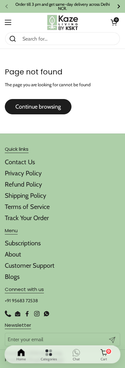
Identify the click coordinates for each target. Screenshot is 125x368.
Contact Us (20, 162)
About (13, 254)
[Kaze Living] (62, 22)
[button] (113, 22)
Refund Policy (23, 184)
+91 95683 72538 (21, 300)
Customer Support (29, 265)
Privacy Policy (23, 173)
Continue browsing (38, 106)
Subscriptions (23, 243)
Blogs (12, 276)
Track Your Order (27, 218)
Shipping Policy (25, 195)
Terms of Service (27, 207)
